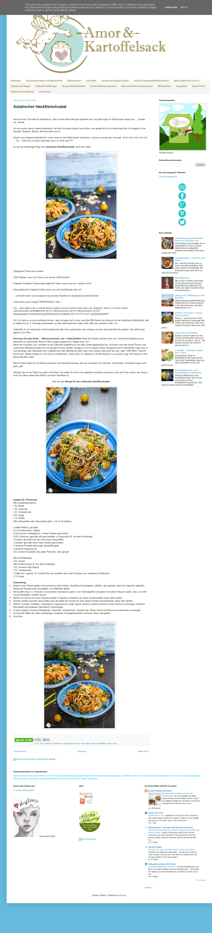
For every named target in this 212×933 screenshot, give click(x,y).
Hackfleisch (57, 743)
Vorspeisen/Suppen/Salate (115, 80)
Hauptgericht (68, 743)
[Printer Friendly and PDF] (24, 740)
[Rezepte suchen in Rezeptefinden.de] (87, 839)
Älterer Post (143, 751)
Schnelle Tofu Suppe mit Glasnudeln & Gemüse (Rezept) (171, 850)
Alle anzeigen (200, 880)
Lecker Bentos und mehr (160, 791)
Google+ (149, 887)
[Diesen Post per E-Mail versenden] (35, 739)
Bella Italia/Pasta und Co (187, 80)
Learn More (171, 7)
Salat (109, 743)
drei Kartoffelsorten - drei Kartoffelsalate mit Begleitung (188, 371)
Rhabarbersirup (182, 278)
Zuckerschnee (155, 847)
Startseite (16, 80)
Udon (114, 743)
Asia (42, 743)
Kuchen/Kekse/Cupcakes (103, 86)
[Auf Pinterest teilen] (48, 739)
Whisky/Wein (164, 86)
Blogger (122, 895)
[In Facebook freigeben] (45, 739)
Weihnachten (74, 80)
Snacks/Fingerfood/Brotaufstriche (151, 80)
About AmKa (198, 86)
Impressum (45, 91)
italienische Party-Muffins (186, 333)
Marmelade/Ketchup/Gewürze (137, 86)
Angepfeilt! (181, 86)
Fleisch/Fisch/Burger (46, 86)
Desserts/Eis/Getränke (73, 86)
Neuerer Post (20, 751)
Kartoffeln (91, 80)
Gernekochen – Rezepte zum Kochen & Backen (170, 827)
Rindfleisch (102, 743)
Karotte (77, 743)
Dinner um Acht (155, 813)
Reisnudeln (85, 743)
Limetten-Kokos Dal (156, 815)
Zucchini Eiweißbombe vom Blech (162, 867)
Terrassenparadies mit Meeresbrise (44, 80)
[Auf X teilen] (41, 739)
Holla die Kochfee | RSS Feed (162, 864)
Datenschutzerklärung (22, 91)
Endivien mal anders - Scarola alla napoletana (188, 314)
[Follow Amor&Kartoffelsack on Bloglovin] (26, 836)
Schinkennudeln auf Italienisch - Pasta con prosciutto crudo (189, 239)
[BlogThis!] (38, 739)
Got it (184, 7)
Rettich (94, 743)
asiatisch (48, 743)
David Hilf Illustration (25, 790)
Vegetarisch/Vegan (20, 86)
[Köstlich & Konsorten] (90, 831)
